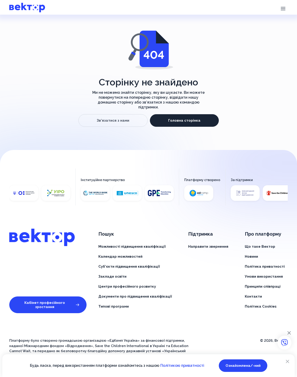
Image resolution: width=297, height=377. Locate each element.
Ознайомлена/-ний (243, 366)
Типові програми (113, 306)
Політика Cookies (261, 306)
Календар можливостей (120, 256)
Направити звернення (208, 246)
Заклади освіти (112, 276)
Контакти (253, 296)
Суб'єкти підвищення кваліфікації (129, 266)
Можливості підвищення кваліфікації (132, 246)
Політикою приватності (182, 365)
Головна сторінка (184, 120)
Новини (251, 256)
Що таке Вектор (260, 246)
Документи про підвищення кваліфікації (135, 296)
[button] (283, 8)
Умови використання (264, 276)
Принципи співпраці (263, 286)
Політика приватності (265, 266)
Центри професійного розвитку (127, 286)
